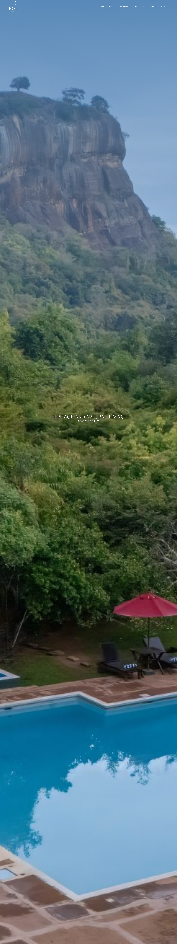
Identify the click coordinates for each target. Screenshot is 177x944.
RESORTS (111, 6)
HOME (103, 6)
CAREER (153, 6)
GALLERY (144, 6)
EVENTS (135, 6)
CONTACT (163, 6)
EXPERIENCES (124, 6)
